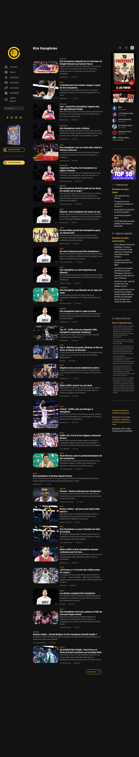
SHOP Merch (13, 99)
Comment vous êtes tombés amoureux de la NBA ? (123, 262)
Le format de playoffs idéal (122, 216)
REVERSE (14, 93)
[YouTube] (20, 118)
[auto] (120, 48)
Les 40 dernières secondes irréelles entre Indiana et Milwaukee (124, 223)
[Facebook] (7, 118)
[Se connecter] (132, 48)
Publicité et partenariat (120, 413)
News (12, 72)
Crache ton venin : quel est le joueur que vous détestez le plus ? (124, 283)
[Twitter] (11, 118)
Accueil (13, 67)
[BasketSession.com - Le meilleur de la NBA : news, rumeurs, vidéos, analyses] (14, 53)
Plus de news (92, 672)
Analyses (14, 77)
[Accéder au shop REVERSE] (126, 48)
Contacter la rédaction (120, 410)
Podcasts (14, 82)
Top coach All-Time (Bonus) (121, 197)
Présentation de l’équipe (121, 417)
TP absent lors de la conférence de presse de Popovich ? (123, 203)
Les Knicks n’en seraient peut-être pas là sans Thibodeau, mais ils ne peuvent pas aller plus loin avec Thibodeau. (124, 273)
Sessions (14, 88)
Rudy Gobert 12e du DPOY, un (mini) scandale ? (124, 211)
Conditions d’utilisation (121, 419)
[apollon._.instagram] (16, 118)
